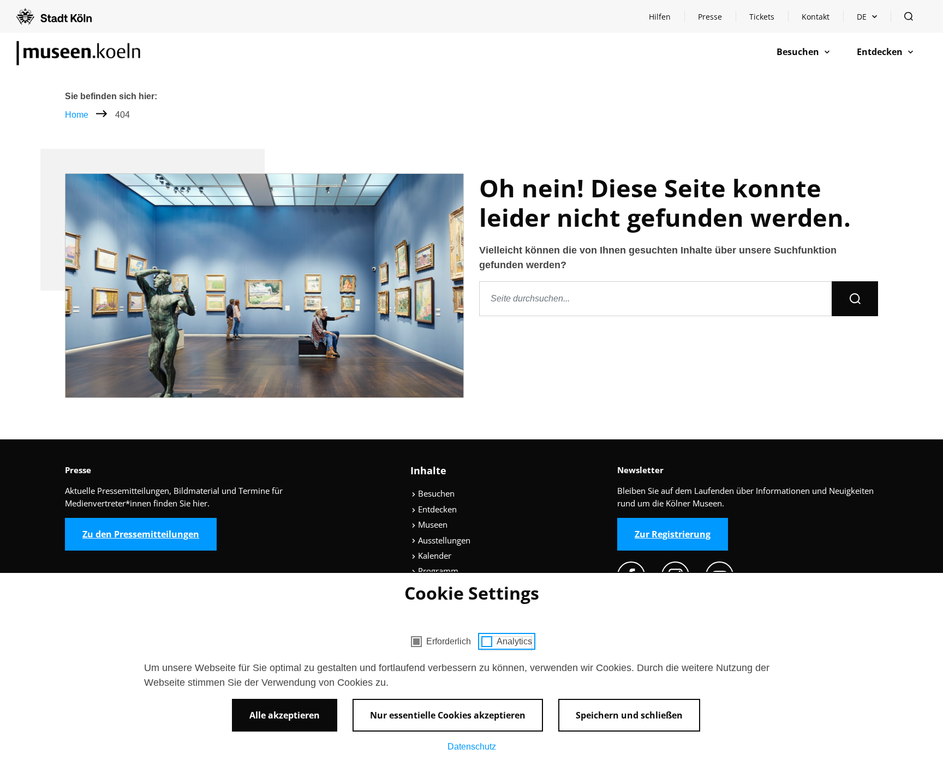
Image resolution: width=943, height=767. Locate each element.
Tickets (761, 16)
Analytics (514, 641)
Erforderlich (448, 641)
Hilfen (666, 19)
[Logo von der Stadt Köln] (54, 16)
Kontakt (815, 16)
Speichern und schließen (629, 715)
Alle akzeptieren (284, 715)
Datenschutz (471, 746)
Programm (437, 570)
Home (76, 114)
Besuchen (435, 493)
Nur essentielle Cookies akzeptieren (448, 715)
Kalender (433, 555)
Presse (710, 16)
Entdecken (436, 509)
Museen (431, 524)
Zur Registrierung (673, 534)
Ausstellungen (443, 540)
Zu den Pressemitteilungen (140, 534)
